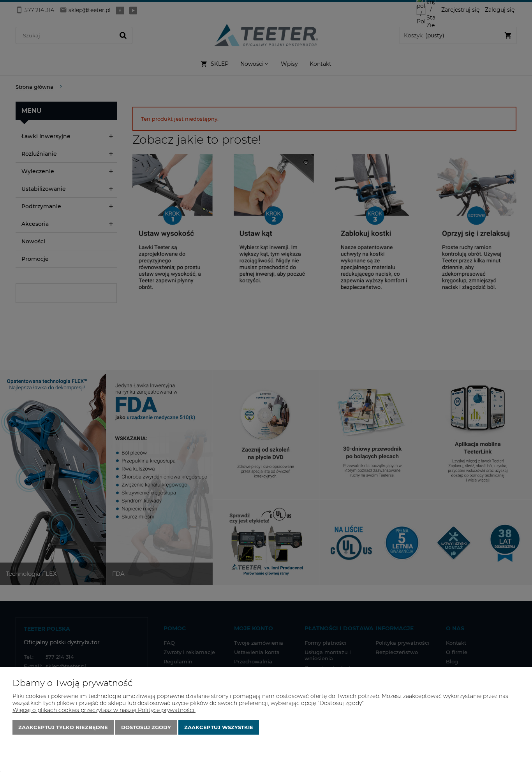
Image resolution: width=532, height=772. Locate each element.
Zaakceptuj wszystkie (218, 727)
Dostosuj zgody (146, 727)
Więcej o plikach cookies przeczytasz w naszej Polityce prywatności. (104, 710)
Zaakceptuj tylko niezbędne (63, 727)
